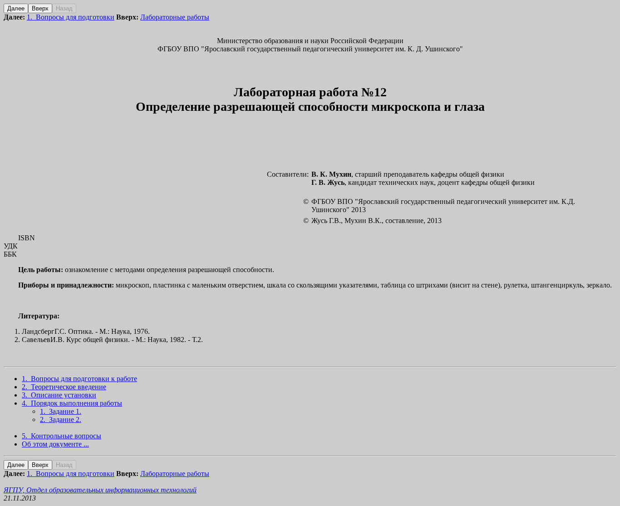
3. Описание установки (59, 395)
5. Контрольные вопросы (61, 436)
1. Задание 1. (60, 411)
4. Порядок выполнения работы (72, 403)
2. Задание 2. (60, 419)
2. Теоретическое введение (64, 387)
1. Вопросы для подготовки (70, 17)
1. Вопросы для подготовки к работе (79, 378)
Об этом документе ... (55, 444)
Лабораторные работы (174, 17)
